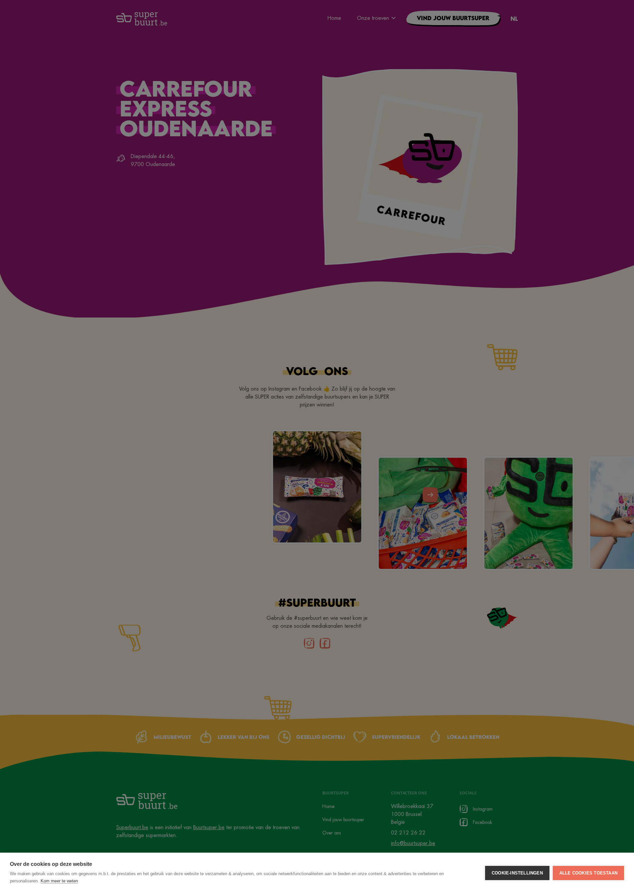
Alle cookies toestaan (588, 873)
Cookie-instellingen (517, 873)
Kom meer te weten (59, 880)
